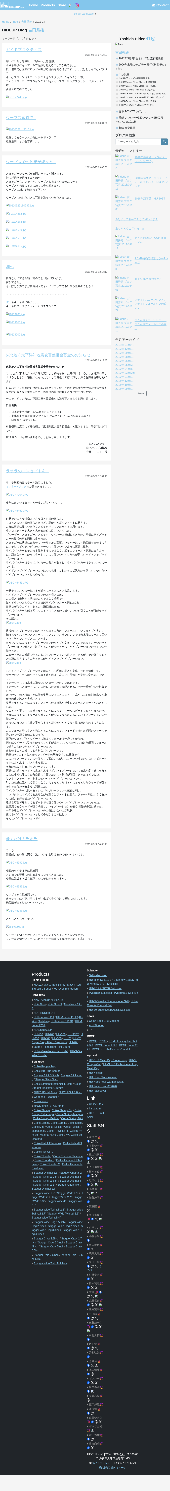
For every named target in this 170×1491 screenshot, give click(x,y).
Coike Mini (38, 1126)
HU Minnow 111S (99, 979)
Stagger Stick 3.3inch (46, 1075)
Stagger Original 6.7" (44, 1188)
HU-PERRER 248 (44, 1013)
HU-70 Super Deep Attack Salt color (110, 1009)
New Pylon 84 (42, 1000)
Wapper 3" (40, 1096)
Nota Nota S (55, 1004)
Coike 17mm (58, 1122)
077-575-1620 (100, 1463)
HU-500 (57, 1038)
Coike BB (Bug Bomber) (48, 1071)
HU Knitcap (96, 1072)
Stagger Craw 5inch (52, 1246)
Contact (162, 5)
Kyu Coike (57, 1134)
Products (48, 5)
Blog (15, 21)
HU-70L (73, 1042)
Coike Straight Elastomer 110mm (53, 1084)
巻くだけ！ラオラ (22, 839)
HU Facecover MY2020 (103, 1086)
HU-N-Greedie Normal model (51, 1051)
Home (33, 5)
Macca (38, 984)
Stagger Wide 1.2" (44, 1193)
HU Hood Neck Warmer (103, 1077)
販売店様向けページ (114, 1467)
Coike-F (51, 1130)
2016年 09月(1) (124, 388)
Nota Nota (40, 1004)
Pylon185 (58, 1000)
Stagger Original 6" (68, 1184)
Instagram (95, 1108)
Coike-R (63, 1130)
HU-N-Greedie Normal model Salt (109, 1001)
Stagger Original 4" (71, 1180)
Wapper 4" (54, 1096)
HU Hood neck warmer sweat (106, 1081)
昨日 (8, 302)
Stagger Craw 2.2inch (46, 1238)
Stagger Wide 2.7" (61, 1197)
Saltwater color (98, 975)
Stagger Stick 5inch (46, 1079)
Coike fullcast (54, 1126)
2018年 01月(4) (124, 344)
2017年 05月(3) (124, 364)
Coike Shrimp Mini (72, 1118)
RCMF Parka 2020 (106, 1045)
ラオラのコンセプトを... (27, 471)
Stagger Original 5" (44, 1184)
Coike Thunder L (44, 1160)
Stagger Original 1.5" (46, 1172)
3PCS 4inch (57, 1105)
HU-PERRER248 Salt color (105, 988)
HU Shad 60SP (43, 1029)
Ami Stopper (96, 1025)
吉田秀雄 (26, 21)
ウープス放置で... (21, 117)
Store (62, 5)
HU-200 (49, 1034)
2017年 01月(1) (124, 376)
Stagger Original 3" (71, 1176)
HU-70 (67, 1038)
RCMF (93, 1041)
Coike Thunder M (50, 1164)
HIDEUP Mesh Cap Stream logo (108, 1060)
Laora (37, 1046)
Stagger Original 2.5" (45, 1176)
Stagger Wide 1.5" (68, 1193)
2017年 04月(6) (124, 368)
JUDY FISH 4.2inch (45, 1092)
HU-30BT (73, 1034)
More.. (141, 393)
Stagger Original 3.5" (45, 1180)
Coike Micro (75, 1122)
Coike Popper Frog (45, 1066)
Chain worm (41, 1101)
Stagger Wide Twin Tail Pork (50, 1263)
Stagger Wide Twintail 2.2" (49, 1209)
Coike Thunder (42, 1156)
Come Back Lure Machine (104, 1020)
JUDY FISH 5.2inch (70, 1092)
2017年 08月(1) (124, 356)
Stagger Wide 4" (56, 1201)
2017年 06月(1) (124, 360)
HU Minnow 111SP (62, 1021)
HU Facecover (97, 1090)
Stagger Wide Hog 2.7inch (63, 1226)
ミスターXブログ (16, 486)
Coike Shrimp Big (62, 1110)
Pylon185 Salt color (100, 992)
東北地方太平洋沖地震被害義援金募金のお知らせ (48, 355)
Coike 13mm (41, 1122)
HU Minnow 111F (44, 1017)
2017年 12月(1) (124, 348)
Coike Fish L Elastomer (47, 1143)
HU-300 (61, 1034)
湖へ (10, 266)
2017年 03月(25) (125, 372)
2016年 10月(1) (124, 384)
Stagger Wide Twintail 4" (46, 1217)
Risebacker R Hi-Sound (56, 1046)
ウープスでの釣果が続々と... (31, 162)
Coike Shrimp (42, 1110)
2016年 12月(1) (124, 380)
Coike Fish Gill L (43, 1151)
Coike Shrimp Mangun (69, 1114)
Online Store (96, 1104)
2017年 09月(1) (124, 352)
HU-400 (45, 1038)
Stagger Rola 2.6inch (46, 1255)
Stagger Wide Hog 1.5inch (49, 1222)
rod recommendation (65, 988)
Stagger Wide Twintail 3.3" (63, 1213)
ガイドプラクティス (24, 49)
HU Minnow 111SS (123, 979)
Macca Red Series (54, 984)
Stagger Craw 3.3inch (51, 1242)
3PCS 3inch (41, 1105)
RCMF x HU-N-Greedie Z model (111, 1049)
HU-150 (38, 1034)
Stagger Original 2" (71, 1172)
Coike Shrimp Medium (46, 1118)
